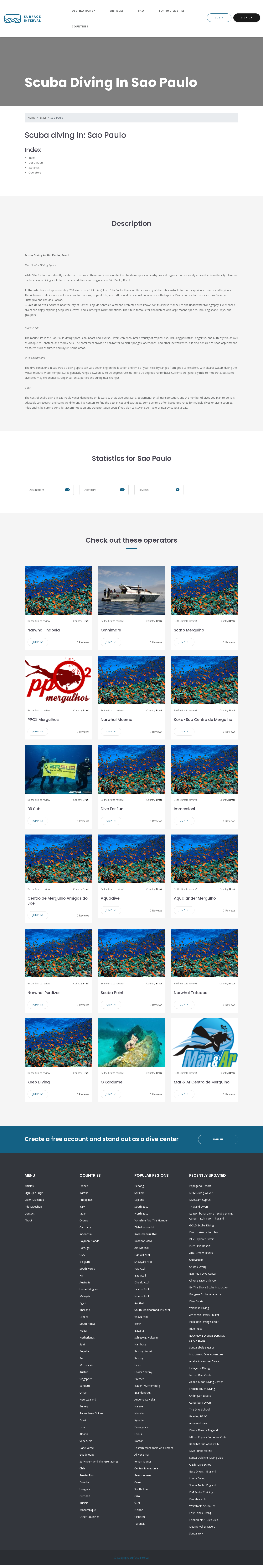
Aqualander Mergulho (195, 898)
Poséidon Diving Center (204, 1322)
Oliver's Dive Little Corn (203, 1280)
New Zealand (88, 1399)
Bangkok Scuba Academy (205, 1294)
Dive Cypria (196, 1301)
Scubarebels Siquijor (201, 1347)
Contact (29, 1213)
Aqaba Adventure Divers (204, 1361)
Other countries (89, 1517)
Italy (82, 1206)
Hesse (138, 1365)
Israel (83, 1427)
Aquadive (110, 898)
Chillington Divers (200, 1395)
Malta (83, 1330)
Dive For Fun (112, 808)
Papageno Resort (200, 1186)
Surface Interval (139, 1557)
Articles (117, 10)
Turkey (84, 1406)
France (84, 1186)
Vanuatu (85, 1385)
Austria (84, 1372)
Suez (137, 1503)
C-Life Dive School (200, 1464)
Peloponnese (142, 1475)
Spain (83, 1344)
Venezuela (86, 1441)
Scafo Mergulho (189, 630)
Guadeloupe (87, 1454)
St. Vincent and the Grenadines (99, 1461)
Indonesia (86, 1234)
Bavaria (139, 1330)
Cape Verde (87, 1448)
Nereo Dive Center (201, 1375)
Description (35, 162)
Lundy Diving (197, 1478)
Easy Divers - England (202, 1471)
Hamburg (140, 1344)
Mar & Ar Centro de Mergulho (201, 1082)
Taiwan (84, 1193)
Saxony (138, 1358)
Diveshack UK (197, 1499)
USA (82, 1255)
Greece (84, 1317)
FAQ (141, 10)
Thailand (85, 1310)
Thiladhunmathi (144, 1227)
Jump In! (38, 642)
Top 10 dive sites (171, 10)
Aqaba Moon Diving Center (206, 1382)
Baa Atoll (140, 1275)
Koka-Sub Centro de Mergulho (203, 719)
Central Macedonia (146, 1468)
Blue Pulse (195, 1328)
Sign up (29, 1193)
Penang (139, 1186)
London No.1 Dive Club (203, 1520)
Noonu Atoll (141, 1296)
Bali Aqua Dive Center (202, 1273)
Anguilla (84, 1351)
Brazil (42, 117)
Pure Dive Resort (199, 1246)
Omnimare (111, 630)
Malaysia (85, 1296)
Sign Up (246, 17)
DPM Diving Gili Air (201, 1193)
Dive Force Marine (200, 1451)
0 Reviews (83, 642)
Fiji (81, 1275)
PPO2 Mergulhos (43, 719)
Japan (83, 1213)
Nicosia (139, 1413)
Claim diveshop (34, 1199)
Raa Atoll (140, 1268)
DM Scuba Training (201, 1492)
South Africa (87, 1323)
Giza (137, 1496)
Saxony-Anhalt (143, 1351)
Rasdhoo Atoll (143, 1241)
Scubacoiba (196, 1260)
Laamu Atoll (141, 1289)
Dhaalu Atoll (142, 1282)
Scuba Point (112, 992)
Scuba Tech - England (202, 1485)
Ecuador (85, 1482)
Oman (83, 1392)
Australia (85, 1282)
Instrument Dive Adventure (206, 1354)
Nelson (138, 1510)
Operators (34, 172)
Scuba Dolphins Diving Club (206, 1457)
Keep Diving (39, 1082)
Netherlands (87, 1337)
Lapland (139, 1199)
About (28, 1220)
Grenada (85, 1496)
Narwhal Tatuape (190, 992)
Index (31, 157)
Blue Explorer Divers (201, 1239)
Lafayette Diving (199, 1368)
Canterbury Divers (200, 1402)
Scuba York (196, 1533)
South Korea (87, 1268)
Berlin (138, 1323)
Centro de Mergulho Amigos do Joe (58, 901)
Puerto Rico (87, 1475)
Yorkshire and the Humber (151, 1220)
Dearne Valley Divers (202, 1526)
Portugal (85, 1248)
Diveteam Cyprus (200, 1199)
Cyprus (84, 1220)
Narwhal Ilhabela (44, 630)
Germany (85, 1227)
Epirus (138, 1434)
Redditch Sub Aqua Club (204, 1444)
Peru (82, 1358)
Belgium (85, 1261)
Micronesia (86, 1365)
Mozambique (88, 1510)
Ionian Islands (143, 1461)
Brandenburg (142, 1392)
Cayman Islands (89, 1241)
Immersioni (184, 808)
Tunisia (84, 1503)
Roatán (138, 1441)
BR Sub (34, 808)
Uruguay (85, 1489)
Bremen (139, 1379)
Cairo (137, 1482)
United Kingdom (90, 1289)
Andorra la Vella (144, 1399)
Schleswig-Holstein (146, 1337)
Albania (84, 1434)
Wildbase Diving (199, 1308)
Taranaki (139, 1523)
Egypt (83, 1303)
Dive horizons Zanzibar (203, 1232)
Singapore (86, 1379)
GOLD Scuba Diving (201, 1225)
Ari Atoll (139, 1303)
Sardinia (139, 1193)
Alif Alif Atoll (141, 1248)
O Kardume (111, 1082)
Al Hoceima (141, 1454)
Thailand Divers (199, 1206)
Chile (82, 1468)
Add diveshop (33, 1206)
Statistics (34, 167)
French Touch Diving (202, 1389)
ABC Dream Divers (201, 1253)
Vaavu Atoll (141, 1317)
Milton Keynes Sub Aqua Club (207, 1437)
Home (31, 117)
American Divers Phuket (204, 1315)
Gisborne (140, 1517)
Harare (138, 1406)
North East (141, 1213)
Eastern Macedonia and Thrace (153, 1448)
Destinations (82, 10)
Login (219, 17)
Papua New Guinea (91, 1413)
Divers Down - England (203, 1430)
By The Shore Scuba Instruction (209, 1287)
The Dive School (199, 1409)
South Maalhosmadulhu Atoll (152, 1310)
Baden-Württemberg (147, 1385)
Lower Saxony (143, 1372)
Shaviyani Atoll (143, 1261)
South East (141, 1206)
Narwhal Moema (116, 719)
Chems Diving (197, 1266)
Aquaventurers (198, 1423)
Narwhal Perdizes (44, 992)
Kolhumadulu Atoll (145, 1234)
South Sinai (141, 1489)
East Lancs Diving (200, 1513)
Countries (80, 26)
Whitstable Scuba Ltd (202, 1506)
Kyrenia (139, 1420)
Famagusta (141, 1427)
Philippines (86, 1199)
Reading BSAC (198, 1416)
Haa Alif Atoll (142, 1255)
